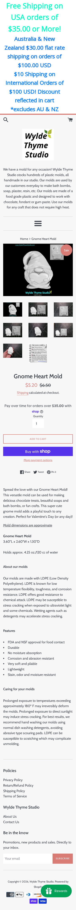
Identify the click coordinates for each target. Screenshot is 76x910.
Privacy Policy (13, 780)
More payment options (38, 460)
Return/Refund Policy (18, 785)
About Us (10, 816)
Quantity (38, 416)
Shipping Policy (14, 791)
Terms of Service (15, 796)
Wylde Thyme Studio (42, 881)
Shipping (22, 393)
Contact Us (11, 822)
